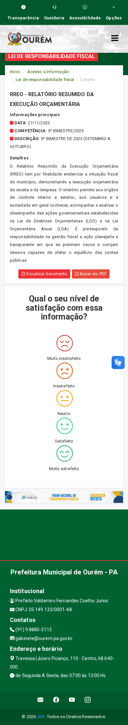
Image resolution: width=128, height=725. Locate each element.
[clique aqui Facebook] (56, 699)
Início (15, 71)
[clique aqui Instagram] (88, 699)
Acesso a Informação (48, 71)
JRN (41, 716)
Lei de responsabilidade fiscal (45, 79)
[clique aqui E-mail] (40, 699)
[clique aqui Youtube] (72, 699)
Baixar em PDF (92, 274)
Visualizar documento (46, 274)
